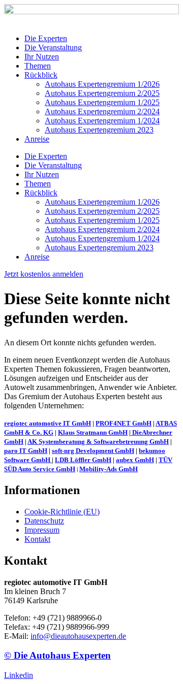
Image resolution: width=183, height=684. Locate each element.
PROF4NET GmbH (123, 423)
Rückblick (40, 75)
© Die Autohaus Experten (57, 655)
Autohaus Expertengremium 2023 (99, 129)
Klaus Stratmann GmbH (93, 432)
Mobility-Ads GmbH (108, 469)
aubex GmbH (135, 460)
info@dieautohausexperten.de (78, 636)
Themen (37, 65)
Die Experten (45, 38)
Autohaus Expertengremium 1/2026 (102, 84)
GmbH (40, 460)
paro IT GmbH (25, 450)
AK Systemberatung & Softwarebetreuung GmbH (98, 441)
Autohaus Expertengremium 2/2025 (102, 93)
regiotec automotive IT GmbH (47, 423)
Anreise (36, 139)
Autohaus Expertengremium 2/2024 (102, 111)
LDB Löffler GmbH (83, 460)
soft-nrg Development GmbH (93, 450)
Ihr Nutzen (41, 56)
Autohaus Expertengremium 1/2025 (102, 102)
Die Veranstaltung (53, 47)
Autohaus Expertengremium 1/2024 (102, 120)
